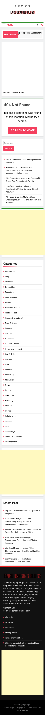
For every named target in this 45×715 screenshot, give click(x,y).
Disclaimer (9, 627)
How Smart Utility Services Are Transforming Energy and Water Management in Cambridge (19, 170)
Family (8, 302)
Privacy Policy (11, 633)
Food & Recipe (11, 323)
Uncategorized (11, 442)
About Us (9, 617)
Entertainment (11, 297)
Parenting (9, 400)
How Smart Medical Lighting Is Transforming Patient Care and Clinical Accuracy (22, 189)
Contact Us (9, 622)
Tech (7, 426)
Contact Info (10, 287)
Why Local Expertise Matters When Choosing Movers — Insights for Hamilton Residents (23, 200)
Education (9, 292)
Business (9, 282)
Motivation (9, 380)
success (8, 421)
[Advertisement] (22, 67)
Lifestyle (8, 359)
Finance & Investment (14, 318)
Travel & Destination (13, 437)
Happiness (9, 339)
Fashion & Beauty (12, 307)
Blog (7, 277)
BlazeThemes (22, 710)
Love (7, 364)
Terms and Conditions (14, 638)
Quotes (8, 411)
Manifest (8, 370)
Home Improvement (13, 349)
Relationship (10, 416)
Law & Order (10, 354)
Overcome (9, 395)
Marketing (9, 375)
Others (8, 390)
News (7, 385)
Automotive (10, 271)
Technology (10, 431)
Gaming (8, 333)
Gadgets (8, 328)
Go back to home (22, 130)
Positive (8, 406)
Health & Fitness (12, 344)
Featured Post (11, 313)
